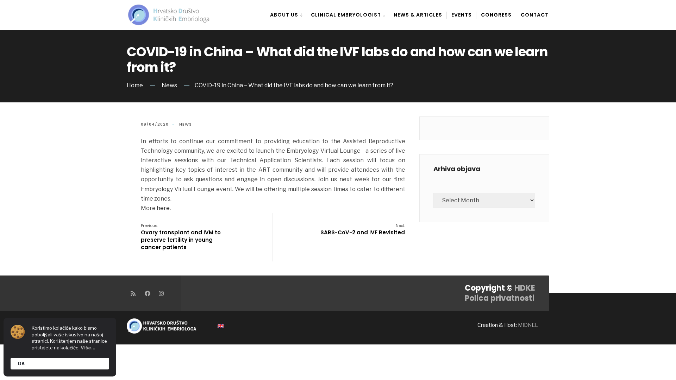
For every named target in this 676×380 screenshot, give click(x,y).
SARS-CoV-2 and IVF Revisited (362, 229)
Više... (88, 347)
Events (461, 14)
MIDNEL (528, 325)
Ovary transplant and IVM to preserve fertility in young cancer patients (181, 237)
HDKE (524, 288)
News (169, 85)
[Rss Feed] (133, 293)
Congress (496, 14)
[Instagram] (161, 293)
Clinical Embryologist (346, 14)
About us (284, 14)
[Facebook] (147, 293)
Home (135, 85)
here (163, 208)
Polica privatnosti (499, 298)
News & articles (418, 14)
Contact (535, 14)
